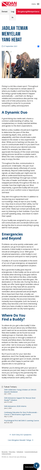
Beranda (5, 452)
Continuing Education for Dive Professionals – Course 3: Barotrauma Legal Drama (21, 413)
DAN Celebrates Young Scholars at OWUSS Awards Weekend (20, 391)
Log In (12, 14)
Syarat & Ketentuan (31, 452)
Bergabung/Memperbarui (28, 11)
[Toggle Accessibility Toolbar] (36, 465)
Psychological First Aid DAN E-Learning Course (21, 420)
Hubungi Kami (6, 454)
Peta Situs (12, 452)
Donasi (4, 11)
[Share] (38, 46)
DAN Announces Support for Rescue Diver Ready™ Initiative (20, 399)
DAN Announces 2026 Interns (15, 406)
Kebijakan (20, 452)
